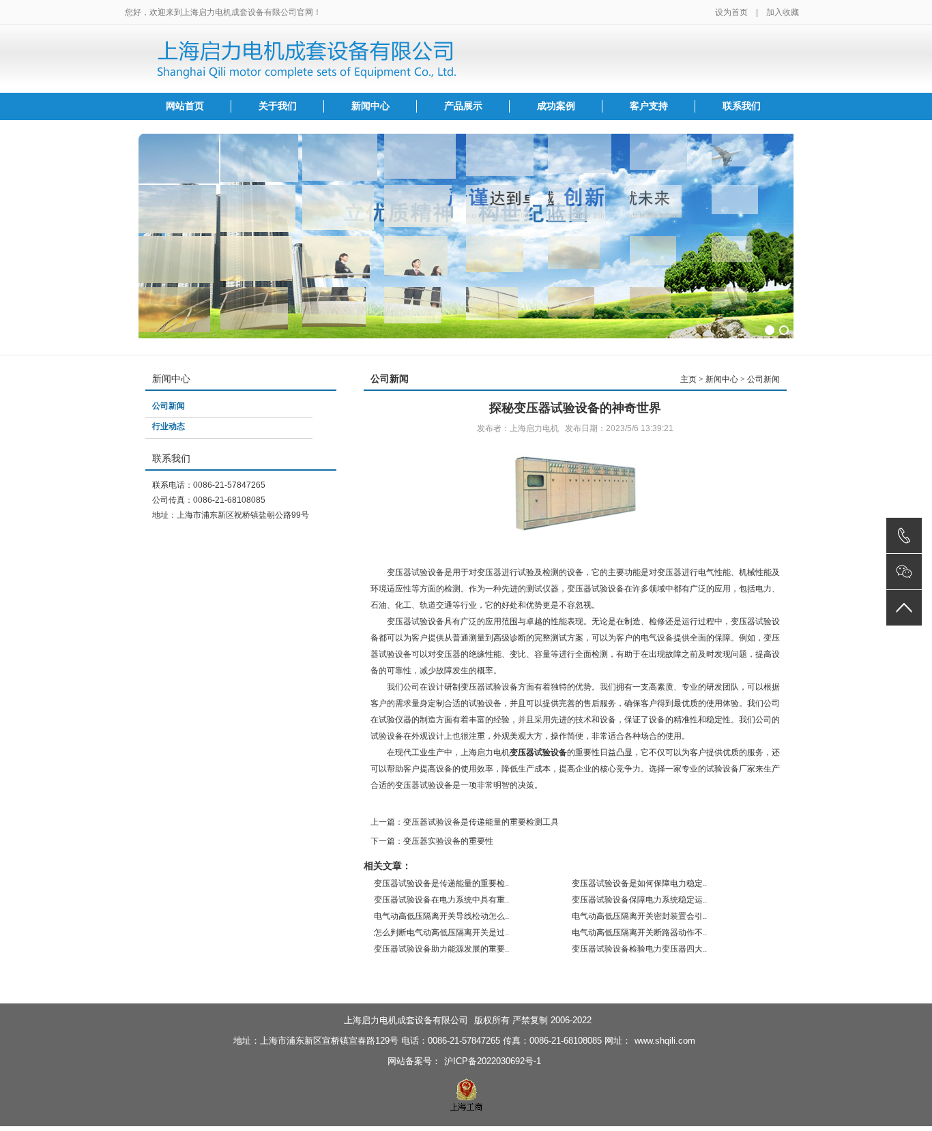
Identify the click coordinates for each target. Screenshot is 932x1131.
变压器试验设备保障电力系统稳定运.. (639, 900)
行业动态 (168, 426)
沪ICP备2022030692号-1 (492, 1061)
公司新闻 (168, 406)
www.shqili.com (665, 1040)
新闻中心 (370, 106)
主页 (688, 379)
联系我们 (742, 106)
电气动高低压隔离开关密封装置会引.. (639, 916)
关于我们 (278, 106)
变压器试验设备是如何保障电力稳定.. (639, 883)
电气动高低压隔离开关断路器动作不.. (639, 932)
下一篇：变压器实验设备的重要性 (431, 841)
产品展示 (463, 106)
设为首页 (731, 12)
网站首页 (185, 106)
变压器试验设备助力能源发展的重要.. (441, 949)
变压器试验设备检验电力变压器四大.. (639, 949)
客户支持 (649, 106)
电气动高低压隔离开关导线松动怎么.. (441, 916)
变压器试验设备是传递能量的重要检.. (441, 883)
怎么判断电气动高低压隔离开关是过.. (441, 932)
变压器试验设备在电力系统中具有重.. (441, 900)
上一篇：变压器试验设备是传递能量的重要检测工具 (464, 822)
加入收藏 (782, 12)
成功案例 (556, 106)
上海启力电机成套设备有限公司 (406, 1020)
